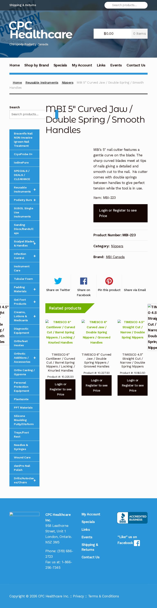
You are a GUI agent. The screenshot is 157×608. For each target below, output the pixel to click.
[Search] (56, 114)
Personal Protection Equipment (21, 386)
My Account (82, 65)
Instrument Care (21, 268)
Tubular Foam (23, 278)
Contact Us (136, 65)
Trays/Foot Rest (21, 434)
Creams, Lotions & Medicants (25, 316)
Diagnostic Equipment (21, 330)
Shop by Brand (36, 65)
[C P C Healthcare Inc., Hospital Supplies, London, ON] (132, 518)
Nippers (67, 82)
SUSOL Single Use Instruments (23, 212)
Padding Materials (25, 289)
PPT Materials (23, 407)
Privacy (78, 596)
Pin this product (109, 290)
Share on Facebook (83, 292)
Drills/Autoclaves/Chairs (25, 480)
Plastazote (21, 399)
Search (14, 107)
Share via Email (135, 290)
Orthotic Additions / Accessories (25, 357)
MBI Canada (115, 257)
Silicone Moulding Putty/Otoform (24, 420)
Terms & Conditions (103, 596)
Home (14, 65)
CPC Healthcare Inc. (53, 596)
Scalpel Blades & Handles (25, 243)
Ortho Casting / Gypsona (24, 372)
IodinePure (21, 162)
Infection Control (25, 256)
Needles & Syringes (21, 447)
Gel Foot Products (25, 301)
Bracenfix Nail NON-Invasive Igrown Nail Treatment (23, 139)
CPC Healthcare (40, 29)
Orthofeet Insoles (21, 343)
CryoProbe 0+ (23, 154)
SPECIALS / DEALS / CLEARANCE (22, 175)
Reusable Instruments (41, 82)
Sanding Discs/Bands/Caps (24, 229)
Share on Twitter (58, 290)
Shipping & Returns (22, 5)
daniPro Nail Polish (22, 467)
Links (101, 65)
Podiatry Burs (25, 199)
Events (116, 65)
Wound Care (22, 457)
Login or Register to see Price (118, 213)
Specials (60, 65)
